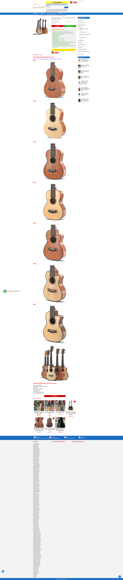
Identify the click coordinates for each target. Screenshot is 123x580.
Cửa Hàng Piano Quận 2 (36, 552)
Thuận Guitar (35, 576)
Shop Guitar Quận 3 (35, 522)
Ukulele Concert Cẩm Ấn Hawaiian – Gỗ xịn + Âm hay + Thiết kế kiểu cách (49, 429)
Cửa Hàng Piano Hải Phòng (37, 544)
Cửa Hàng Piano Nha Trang (37, 558)
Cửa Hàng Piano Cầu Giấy (36, 538)
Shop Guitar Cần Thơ (36, 506)
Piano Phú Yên (35, 574)
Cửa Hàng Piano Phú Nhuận (37, 556)
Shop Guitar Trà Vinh (36, 526)
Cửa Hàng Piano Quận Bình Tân (37, 549)
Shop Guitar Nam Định (36, 455)
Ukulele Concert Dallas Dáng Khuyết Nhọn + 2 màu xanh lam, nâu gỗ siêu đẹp (39, 412)
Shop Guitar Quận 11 (36, 573)
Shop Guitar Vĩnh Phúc (36, 516)
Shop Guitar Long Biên (36, 468)
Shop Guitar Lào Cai (36, 461)
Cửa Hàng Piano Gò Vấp (36, 551)
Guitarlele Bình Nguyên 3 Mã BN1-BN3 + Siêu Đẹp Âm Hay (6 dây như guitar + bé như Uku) (39, 429)
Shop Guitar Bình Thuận (36, 491)
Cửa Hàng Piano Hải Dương (37, 540)
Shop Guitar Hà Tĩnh (36, 514)
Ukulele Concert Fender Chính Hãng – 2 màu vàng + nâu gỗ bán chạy (49, 412)
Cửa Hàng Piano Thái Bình (36, 561)
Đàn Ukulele (39, 15)
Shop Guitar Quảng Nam (36, 484)
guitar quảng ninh (52, 9)
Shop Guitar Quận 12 (36, 474)
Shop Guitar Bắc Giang (36, 453)
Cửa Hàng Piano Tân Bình (36, 550)
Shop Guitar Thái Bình (36, 454)
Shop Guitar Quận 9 (35, 519)
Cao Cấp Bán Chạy (81, 22)
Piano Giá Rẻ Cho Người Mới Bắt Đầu (83, 51)
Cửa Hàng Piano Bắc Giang (37, 534)
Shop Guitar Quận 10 (36, 524)
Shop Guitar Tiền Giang (36, 509)
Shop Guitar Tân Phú (36, 495)
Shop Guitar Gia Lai (35, 502)
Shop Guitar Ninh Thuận (36, 528)
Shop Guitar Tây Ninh (36, 518)
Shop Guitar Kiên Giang (36, 508)
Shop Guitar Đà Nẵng (36, 478)
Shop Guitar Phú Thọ (36, 447)
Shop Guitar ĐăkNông (36, 480)
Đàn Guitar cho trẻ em (83, 32)
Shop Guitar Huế (35, 492)
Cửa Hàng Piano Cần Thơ (36, 560)
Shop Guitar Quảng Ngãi (36, 485)
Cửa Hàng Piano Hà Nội (36, 566)
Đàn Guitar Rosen (80, 40)
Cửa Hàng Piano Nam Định (36, 562)
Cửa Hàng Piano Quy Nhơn (36, 557)
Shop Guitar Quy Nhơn (36, 515)
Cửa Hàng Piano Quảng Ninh (37, 533)
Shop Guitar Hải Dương (36, 449)
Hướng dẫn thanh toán (36, 443)
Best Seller (79, 20)
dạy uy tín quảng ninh (60, 11)
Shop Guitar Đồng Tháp (36, 504)
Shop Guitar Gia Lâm (36, 568)
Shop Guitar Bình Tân (36, 477)
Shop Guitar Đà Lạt (35, 483)
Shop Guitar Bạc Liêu (36, 567)
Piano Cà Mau (35, 575)
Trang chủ (37, 13)
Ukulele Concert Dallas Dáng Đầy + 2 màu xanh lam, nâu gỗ (60, 412)
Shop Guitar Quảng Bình (36, 530)
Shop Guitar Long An (36, 510)
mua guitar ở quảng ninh (50, 10)
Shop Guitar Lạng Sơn (36, 459)
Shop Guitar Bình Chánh (36, 494)
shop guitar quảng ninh (58, 9)
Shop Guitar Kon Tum (36, 500)
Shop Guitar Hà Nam (36, 462)
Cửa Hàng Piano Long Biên (37, 537)
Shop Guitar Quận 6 (35, 572)
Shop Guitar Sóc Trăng (36, 525)
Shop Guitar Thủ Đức (36, 472)
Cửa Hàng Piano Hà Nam (36, 563)
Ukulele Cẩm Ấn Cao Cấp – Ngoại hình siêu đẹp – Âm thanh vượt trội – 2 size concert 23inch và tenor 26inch (71, 413)
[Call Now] (5, 291)
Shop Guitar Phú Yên (36, 498)
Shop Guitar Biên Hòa (36, 489)
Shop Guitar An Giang (36, 507)
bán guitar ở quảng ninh (57, 10)
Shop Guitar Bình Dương (36, 490)
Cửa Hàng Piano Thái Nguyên (37, 539)
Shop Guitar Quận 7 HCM (36, 465)
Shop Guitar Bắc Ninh (36, 444)
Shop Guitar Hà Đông (36, 467)
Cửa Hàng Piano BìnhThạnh (37, 546)
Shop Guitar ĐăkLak (36, 479)
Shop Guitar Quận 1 (35, 520)
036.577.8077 (82, 438)
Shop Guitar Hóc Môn (36, 496)
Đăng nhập (61, 13)
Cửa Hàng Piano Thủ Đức (36, 548)
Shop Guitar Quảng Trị (36, 531)
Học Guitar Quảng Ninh (52, 13)
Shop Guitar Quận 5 (35, 570)
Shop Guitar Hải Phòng (36, 448)
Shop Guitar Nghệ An (36, 513)
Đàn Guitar (79, 27)
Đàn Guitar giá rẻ (82, 37)
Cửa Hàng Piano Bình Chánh (37, 555)
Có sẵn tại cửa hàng (81, 24)
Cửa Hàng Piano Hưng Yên (36, 536)
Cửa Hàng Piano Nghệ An (36, 564)
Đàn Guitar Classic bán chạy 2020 (84, 34)
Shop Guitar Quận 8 (35, 473)
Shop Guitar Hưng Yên (36, 450)
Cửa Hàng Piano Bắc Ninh (36, 532)
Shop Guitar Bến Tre (36, 527)
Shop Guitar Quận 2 (35, 521)
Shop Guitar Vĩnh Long (36, 512)
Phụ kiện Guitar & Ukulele (82, 49)
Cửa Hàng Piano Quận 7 (36, 545)
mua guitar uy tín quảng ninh (53, 11)
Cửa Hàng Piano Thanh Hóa (37, 542)
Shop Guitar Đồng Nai (36, 501)
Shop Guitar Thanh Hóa (36, 456)
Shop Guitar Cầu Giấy (36, 460)
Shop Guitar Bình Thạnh (36, 466)
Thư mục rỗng (80, 54)
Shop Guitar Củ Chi (35, 497)
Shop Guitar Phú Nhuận (36, 471)
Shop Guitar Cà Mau (36, 486)
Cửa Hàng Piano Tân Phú (36, 554)
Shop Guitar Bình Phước (36, 503)
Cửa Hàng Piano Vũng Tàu (36, 543)
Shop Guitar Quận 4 (35, 569)
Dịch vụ (43, 13)
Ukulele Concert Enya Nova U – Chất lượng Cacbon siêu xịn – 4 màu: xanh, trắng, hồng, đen (60, 429)
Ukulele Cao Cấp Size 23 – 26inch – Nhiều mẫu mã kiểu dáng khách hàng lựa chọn (85, 60)
